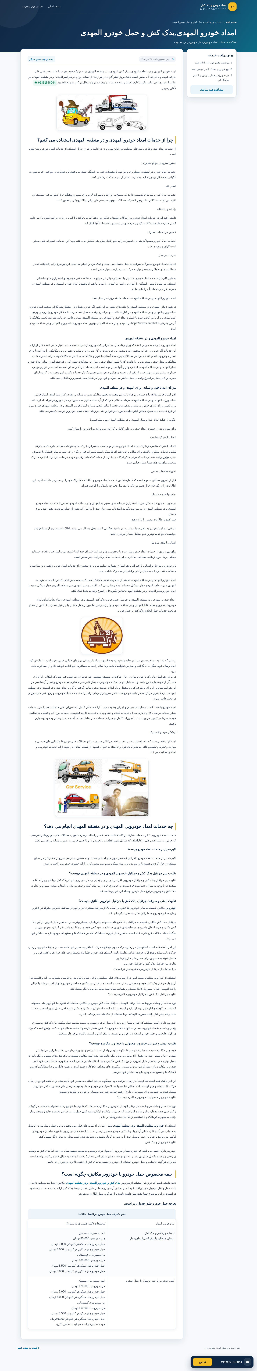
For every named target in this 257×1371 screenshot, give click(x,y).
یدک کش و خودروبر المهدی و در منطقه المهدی (92, 1182)
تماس (202, 1362)
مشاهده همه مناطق (211, 89)
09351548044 (46, 82)
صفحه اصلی (54, 6)
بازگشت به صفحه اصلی (28, 1348)
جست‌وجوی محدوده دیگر (41, 59)
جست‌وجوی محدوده (32, 6)
